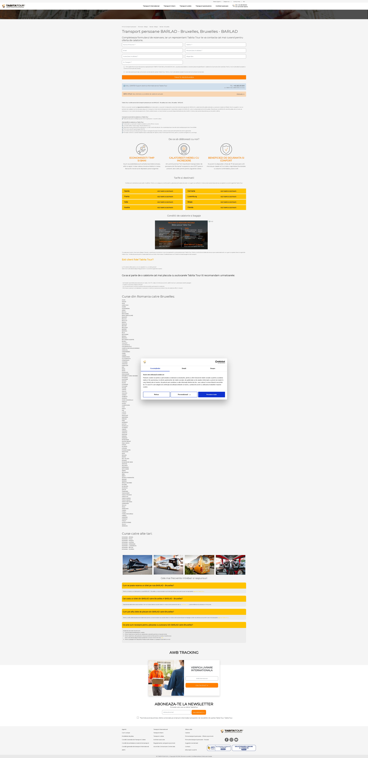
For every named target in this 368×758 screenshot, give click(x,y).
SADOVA (124, 463)
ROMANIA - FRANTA (128, 540)
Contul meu (237, 1)
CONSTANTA (125, 360)
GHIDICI (124, 394)
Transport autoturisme (204, 6)
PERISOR (124, 438)
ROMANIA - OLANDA (128, 549)
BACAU (124, 312)
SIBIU (123, 474)
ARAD (123, 310)
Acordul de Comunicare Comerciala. (194, 72)
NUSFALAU (125, 426)
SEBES (124, 470)
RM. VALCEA (125, 458)
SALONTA (125, 465)
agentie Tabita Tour (198, 573)
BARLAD (124, 324)
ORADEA (124, 431)
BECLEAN (125, 327)
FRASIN (124, 388)
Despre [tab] (212, 368)
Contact (187, 728)
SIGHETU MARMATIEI (128, 477)
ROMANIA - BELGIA (127, 547)
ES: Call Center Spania (241, 6)
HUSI (123, 407)
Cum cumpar (126, 715)
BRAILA (124, 336)
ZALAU (124, 524)
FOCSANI (124, 386)
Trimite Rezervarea (184, 77)
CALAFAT (124, 343)
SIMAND (124, 479)
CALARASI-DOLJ (127, 346)
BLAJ (123, 332)
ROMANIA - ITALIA (127, 539)
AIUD (123, 303)
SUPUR (124, 489)
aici (162, 619)
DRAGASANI (125, 374)
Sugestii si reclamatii (191, 725)
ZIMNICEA (125, 526)
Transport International (161, 711)
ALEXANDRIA (126, 308)
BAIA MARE (125, 313)
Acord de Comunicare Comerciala (164, 728)
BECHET (124, 325)
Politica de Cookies (207, 738)
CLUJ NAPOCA (126, 358)
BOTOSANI (125, 334)
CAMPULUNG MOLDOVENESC (131, 348)
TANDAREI (125, 491)
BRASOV (124, 338)
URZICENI (124, 517)
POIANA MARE (126, 450)
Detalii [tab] (184, 368)
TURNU (124, 512)
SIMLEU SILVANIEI (127, 482)
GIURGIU (124, 398)
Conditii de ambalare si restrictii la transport (135, 725)
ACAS (123, 300)
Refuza (156, 394)
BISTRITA (124, 331)
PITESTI (124, 445)
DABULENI (125, 365)
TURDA (124, 510)
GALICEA (124, 393)
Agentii (124, 711)
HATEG (124, 403)
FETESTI (124, 381)
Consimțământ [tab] (155, 368)
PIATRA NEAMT (126, 441)
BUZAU (124, 341)
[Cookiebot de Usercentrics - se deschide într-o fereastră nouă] (216, 362)
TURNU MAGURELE (127, 514)
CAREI (124, 353)
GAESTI (124, 389)
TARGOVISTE (125, 493)
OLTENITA (125, 427)
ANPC (124, 732)
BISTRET (124, 329)
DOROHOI (125, 372)
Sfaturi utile (188, 711)
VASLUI (124, 520)
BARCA (124, 322)
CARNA (124, 355)
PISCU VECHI (125, 443)
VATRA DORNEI (126, 522)
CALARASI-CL (126, 344)
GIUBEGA (124, 396)
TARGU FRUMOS (127, 495)
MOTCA (124, 424)
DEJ (123, 367)
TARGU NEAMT (126, 500)
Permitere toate (211, 394)
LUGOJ (124, 413)
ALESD (124, 307)
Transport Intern (169, 6)
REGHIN (124, 455)
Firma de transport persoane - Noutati (197, 721)
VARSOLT (124, 519)
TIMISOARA (125, 508)
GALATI (124, 391)
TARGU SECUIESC (127, 501)
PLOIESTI (124, 446)
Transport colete (185, 6)
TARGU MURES (126, 498)
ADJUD (124, 301)
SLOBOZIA (125, 486)
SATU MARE (125, 469)
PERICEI (124, 436)
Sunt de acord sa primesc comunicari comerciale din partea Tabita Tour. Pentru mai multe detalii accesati (165, 72)
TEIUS (123, 507)
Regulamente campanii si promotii (164, 725)
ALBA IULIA (125, 305)
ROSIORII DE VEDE (127, 462)
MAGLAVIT (125, 415)
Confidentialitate (196, 738)
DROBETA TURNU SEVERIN (130, 376)
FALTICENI (125, 379)
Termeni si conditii (186, 738)
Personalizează (183, 394)
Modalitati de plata (128, 718)
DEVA (123, 370)
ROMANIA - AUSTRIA (128, 542)
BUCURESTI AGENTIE (128, 339)
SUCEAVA (125, 488)
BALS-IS (124, 319)
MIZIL (123, 420)
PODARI (124, 448)
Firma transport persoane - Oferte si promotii (199, 718)
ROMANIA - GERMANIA (128, 544)
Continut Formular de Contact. (132, 68)
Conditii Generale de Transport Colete (134, 721)
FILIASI (124, 382)
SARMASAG (125, 467)
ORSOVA (124, 432)
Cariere (187, 715)
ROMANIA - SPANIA (127, 537)
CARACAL (125, 350)
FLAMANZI (125, 384)
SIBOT (123, 476)
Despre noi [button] (227, 1)
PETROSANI (125, 439)
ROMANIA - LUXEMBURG (129, 545)
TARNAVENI (125, 503)
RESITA (124, 457)
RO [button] (244, 1)
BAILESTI (124, 317)
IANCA (124, 408)
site (173, 573)
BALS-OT (124, 320)
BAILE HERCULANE (127, 315)
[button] (202, 667)
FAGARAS (125, 377)
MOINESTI (125, 422)
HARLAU (124, 401)
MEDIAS (124, 419)
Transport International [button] (151, 6)
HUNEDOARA (126, 405)
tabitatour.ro (184, 586)
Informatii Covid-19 (191, 732)
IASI (123, 410)
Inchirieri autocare (222, 6)
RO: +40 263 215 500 (241, 5)
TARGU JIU (125, 496)
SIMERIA (124, 481)
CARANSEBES (126, 351)
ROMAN (124, 460)
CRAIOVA (124, 363)
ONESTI (124, 429)
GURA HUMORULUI (127, 400)
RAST (123, 453)
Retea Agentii (217, 1)
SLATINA (124, 484)
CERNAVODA (126, 357)
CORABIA (125, 362)
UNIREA (124, 515)
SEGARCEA (125, 472)
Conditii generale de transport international (135, 728)
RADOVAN (125, 451)
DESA (123, 369)
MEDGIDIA (125, 417)
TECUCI (124, 505)
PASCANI (124, 434)
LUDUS (124, 412)
